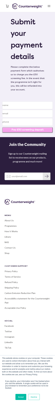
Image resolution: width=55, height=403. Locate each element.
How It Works (11, 231)
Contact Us (10, 247)
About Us (9, 220)
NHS (7, 242)
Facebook (9, 326)
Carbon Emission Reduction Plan (20, 293)
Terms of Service (13, 276)
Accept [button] (21, 397)
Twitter (8, 331)
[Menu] (48, 6)
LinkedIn (9, 342)
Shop (7, 253)
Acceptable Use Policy (15, 308)
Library (8, 236)
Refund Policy (11, 282)
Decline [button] (34, 397)
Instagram (9, 337)
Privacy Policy (11, 271)
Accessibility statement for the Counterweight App (27, 300)
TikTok (8, 347)
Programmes (11, 226)
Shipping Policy (12, 287)
